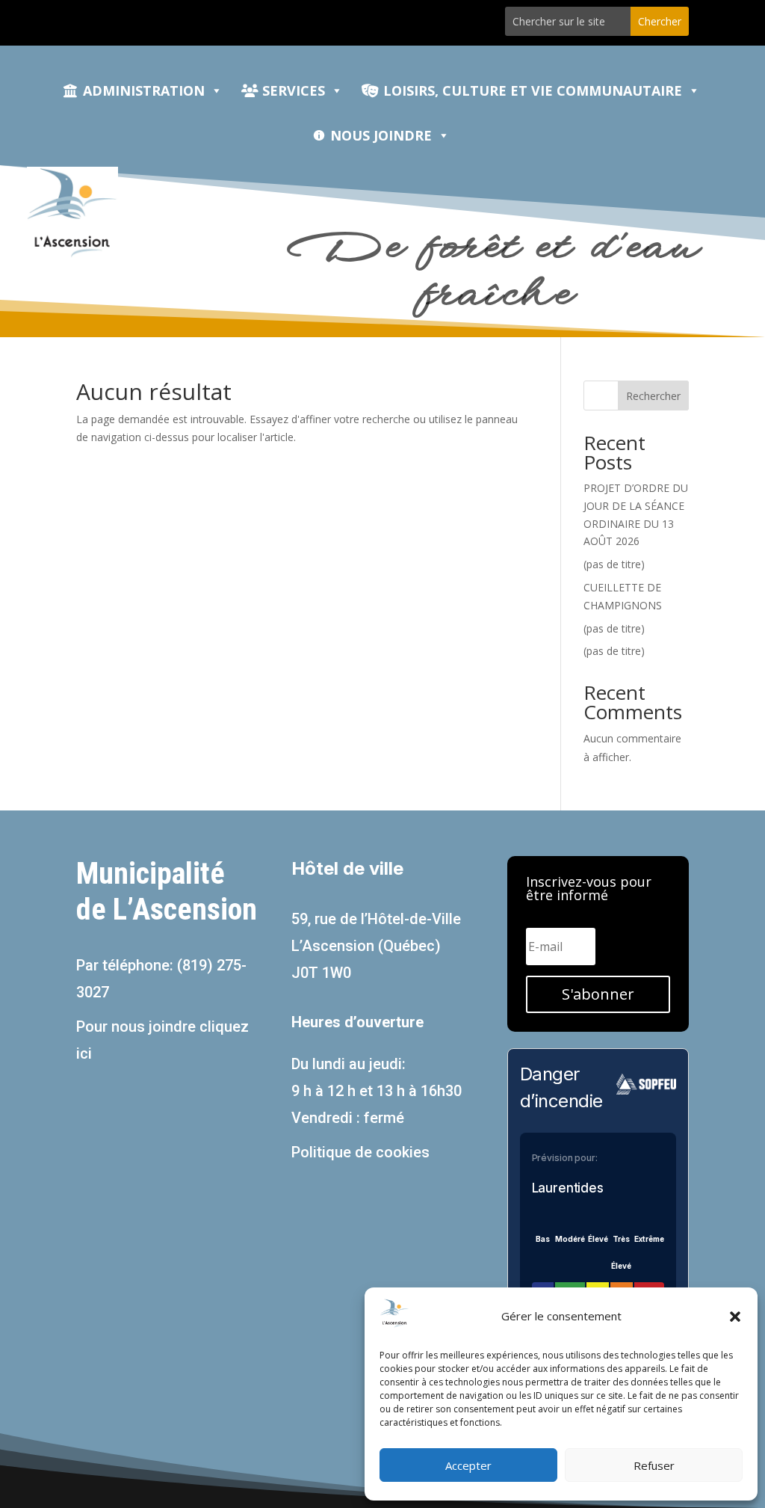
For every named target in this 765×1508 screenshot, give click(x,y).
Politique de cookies (360, 1152)
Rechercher (653, 396)
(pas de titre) (614, 564)
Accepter (468, 1465)
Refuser (654, 1465)
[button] (735, 1316)
